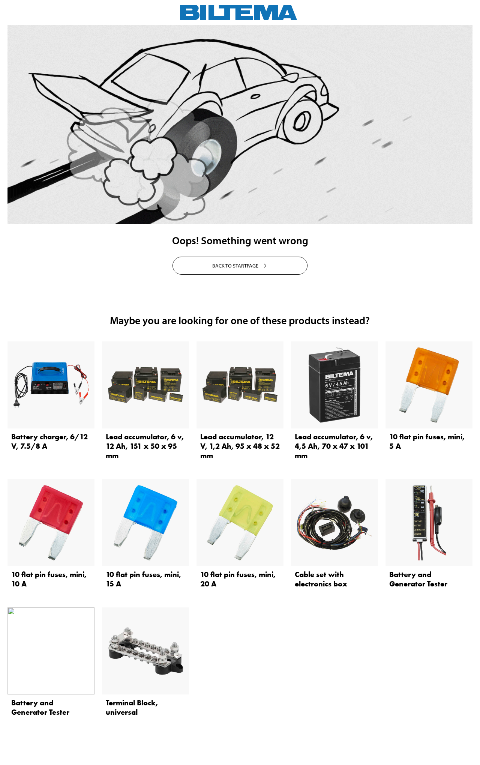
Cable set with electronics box (321, 579)
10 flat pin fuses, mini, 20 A (238, 579)
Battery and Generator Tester (418, 579)
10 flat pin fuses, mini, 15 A (143, 579)
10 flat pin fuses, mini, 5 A (427, 441)
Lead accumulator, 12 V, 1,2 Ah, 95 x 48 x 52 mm (240, 446)
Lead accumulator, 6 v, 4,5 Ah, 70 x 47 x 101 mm (334, 446)
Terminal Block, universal (132, 707)
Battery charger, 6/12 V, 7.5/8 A (49, 441)
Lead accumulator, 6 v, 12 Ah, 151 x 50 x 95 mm (145, 446)
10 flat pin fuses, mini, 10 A (49, 579)
